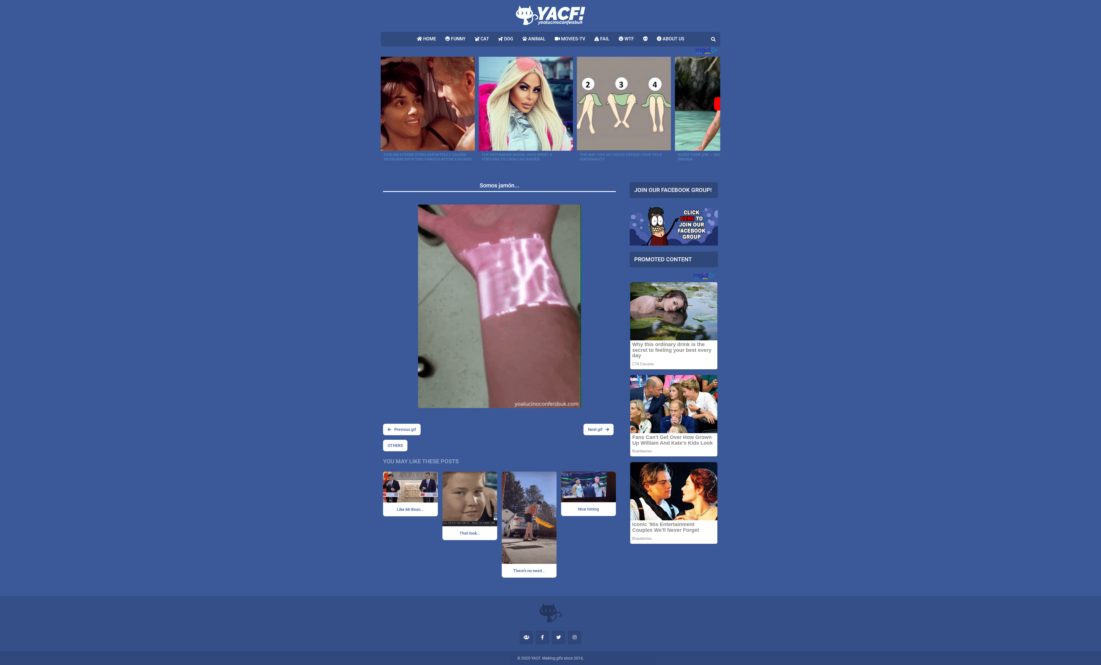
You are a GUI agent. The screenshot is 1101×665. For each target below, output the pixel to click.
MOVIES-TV (572, 39)
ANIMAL (536, 39)
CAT (484, 39)
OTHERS (395, 445)
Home (429, 39)
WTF (628, 39)
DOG (508, 39)
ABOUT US (672, 39)
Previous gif (404, 429)
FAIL (604, 39)
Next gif (595, 429)
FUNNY (458, 39)
